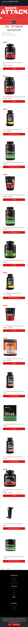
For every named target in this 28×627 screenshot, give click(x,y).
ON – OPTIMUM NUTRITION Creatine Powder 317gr (13, 162)
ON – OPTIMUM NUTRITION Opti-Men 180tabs (12, 129)
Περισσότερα (16, 624)
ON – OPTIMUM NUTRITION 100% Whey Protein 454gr (14, 194)
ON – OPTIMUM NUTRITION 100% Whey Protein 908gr (14, 96)
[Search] (14, 16)
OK (9, 624)
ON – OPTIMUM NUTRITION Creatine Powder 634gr (13, 227)
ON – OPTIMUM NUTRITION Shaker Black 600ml (12, 523)
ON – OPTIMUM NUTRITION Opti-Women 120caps (13, 391)
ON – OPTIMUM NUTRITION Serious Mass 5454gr (13, 424)
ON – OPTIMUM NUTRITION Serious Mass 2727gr (13, 260)
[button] (14, 22)
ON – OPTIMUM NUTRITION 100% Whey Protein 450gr (14, 325)
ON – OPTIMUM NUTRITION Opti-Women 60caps (13, 456)
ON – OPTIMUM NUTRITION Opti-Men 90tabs (12, 293)
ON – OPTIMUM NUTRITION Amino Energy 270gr (13, 358)
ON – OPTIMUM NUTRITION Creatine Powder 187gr (13, 556)
